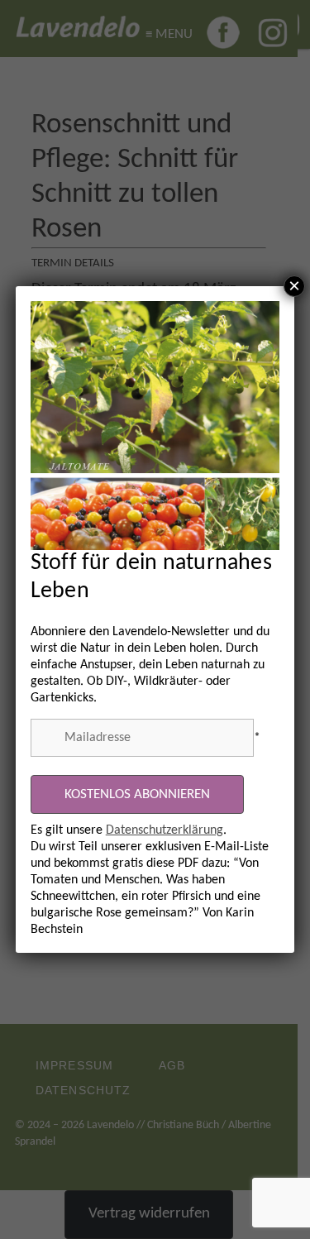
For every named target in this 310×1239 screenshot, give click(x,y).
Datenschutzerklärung (164, 830)
